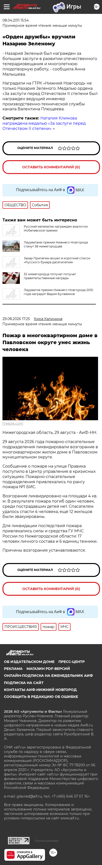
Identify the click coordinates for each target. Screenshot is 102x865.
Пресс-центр (71, 661)
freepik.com (12, 423)
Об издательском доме (29, 661)
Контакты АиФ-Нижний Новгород (40, 689)
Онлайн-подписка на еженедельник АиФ (48, 675)
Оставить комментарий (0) (51, 167)
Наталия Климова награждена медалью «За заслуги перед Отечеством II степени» (44, 123)
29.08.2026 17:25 (16, 319)
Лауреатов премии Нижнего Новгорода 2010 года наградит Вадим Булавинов (58, 292)
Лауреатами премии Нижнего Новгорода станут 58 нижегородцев (56, 244)
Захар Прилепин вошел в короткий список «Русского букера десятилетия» (57, 260)
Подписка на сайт (24, 683)
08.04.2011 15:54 (15, 20)
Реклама (13, 668)
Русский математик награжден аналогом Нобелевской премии (56, 228)
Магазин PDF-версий (48, 668)
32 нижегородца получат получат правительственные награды (50, 276)
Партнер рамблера (46, 840)
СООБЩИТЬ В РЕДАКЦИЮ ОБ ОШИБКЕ (41, 696)
